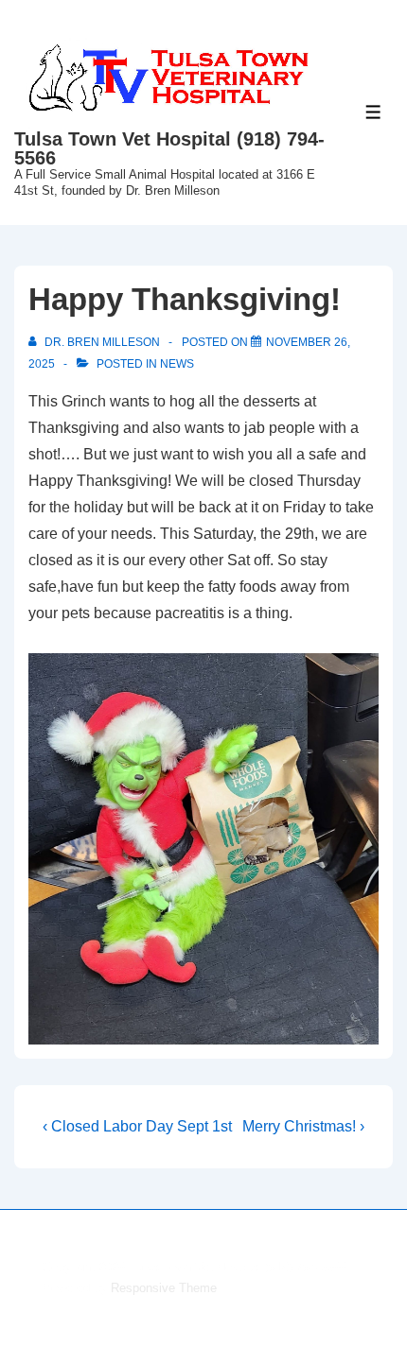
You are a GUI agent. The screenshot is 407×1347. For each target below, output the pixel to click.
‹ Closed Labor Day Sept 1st (137, 1126)
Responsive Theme (164, 1288)
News (177, 364)
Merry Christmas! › (303, 1126)
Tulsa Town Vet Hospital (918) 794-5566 (169, 148)
